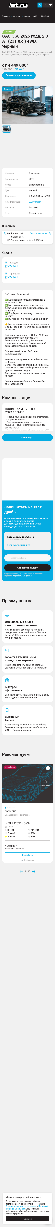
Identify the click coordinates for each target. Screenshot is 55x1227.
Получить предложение (19, 75)
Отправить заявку (27, 568)
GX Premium (35, 201)
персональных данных (22, 576)
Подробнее (27, 855)
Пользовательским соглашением (21, 1206)
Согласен (28, 1219)
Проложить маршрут (18, 545)
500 (4, 765)
